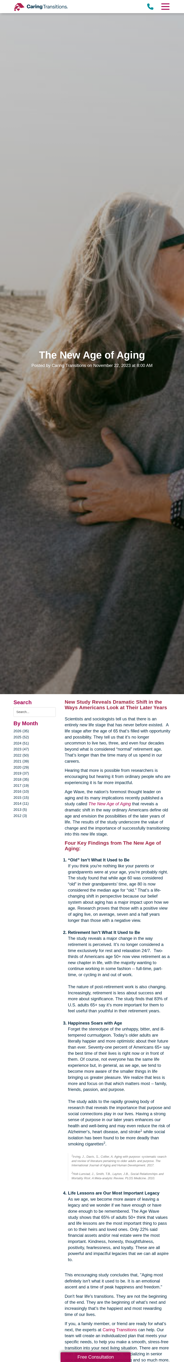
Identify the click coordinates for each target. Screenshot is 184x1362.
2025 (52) (21, 737)
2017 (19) (21, 785)
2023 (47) (21, 749)
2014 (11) (21, 803)
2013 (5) (20, 810)
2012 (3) (20, 816)
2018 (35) (21, 779)
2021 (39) (21, 761)
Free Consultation (95, 1357)
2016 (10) (21, 791)
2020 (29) (21, 767)
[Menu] (165, 6)
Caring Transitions (120, 1329)
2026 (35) (21, 731)
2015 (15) (21, 798)
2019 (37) (21, 773)
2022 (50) (21, 755)
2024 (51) (21, 743)
